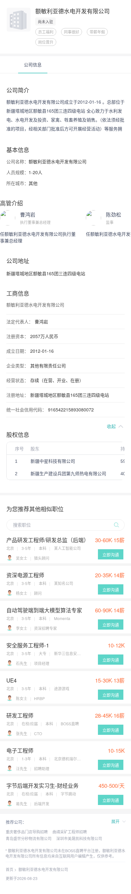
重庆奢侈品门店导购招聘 (27, 831)
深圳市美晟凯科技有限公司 (79, 838)
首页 (9, 869)
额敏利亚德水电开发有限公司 (43, 869)
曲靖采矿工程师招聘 (69, 831)
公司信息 (33, 64)
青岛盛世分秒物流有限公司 (29, 838)
